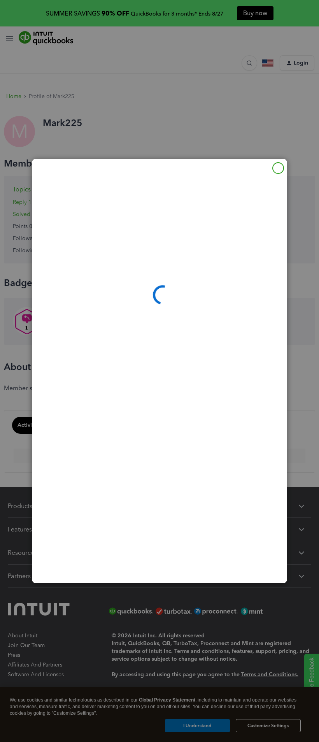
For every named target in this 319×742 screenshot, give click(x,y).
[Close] (278, 168)
